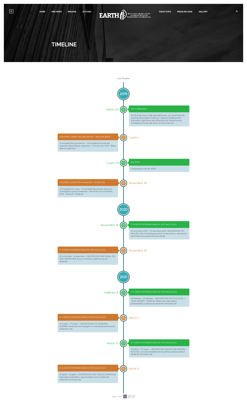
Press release (185, 12)
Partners (56, 12)
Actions (86, 12)
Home (42, 12)
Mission (72, 12)
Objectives (165, 12)
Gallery (203, 12)
